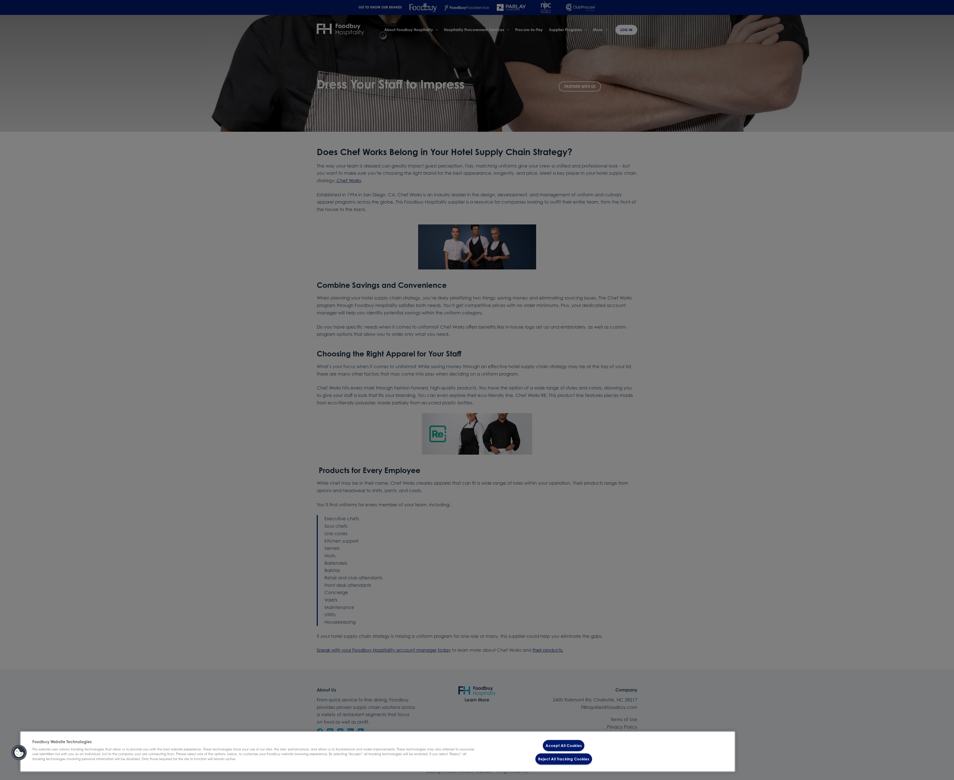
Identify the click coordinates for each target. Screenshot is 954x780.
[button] (19, 753)
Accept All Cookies (564, 745)
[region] (377, 751)
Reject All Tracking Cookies (563, 759)
